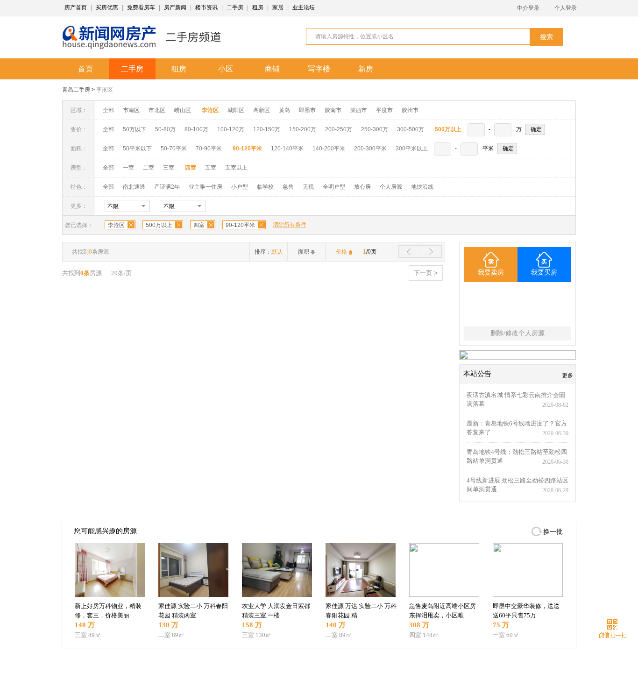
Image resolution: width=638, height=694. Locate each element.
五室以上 (236, 167)
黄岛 (284, 110)
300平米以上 (412, 148)
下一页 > (426, 272)
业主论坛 (303, 7)
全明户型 (334, 187)
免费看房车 (141, 7)
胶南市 (333, 110)
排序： (269, 251)
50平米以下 (137, 148)
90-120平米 (240, 225)
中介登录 (528, 8)
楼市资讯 (206, 7)
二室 (149, 167)
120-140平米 (287, 148)
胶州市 (410, 110)
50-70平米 (174, 148)
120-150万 (266, 129)
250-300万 (374, 129)
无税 (308, 187)
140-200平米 (328, 148)
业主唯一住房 (205, 187)
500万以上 (159, 225)
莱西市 (358, 110)
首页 (85, 69)
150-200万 (302, 129)
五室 (210, 167)
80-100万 (196, 129)
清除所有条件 (289, 224)
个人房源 (391, 187)
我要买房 (544, 272)
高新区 (261, 110)
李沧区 (104, 89)
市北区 (157, 110)
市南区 (131, 110)
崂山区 (182, 110)
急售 (288, 187)
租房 (257, 7)
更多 (567, 375)
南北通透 (134, 187)
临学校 (265, 187)
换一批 (553, 531)
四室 (199, 225)
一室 (128, 167)
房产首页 (75, 7)
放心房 (362, 187)
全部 (108, 110)
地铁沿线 (422, 187)
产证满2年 (167, 187)
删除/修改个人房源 (517, 333)
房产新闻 (175, 7)
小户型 (239, 187)
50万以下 (134, 129)
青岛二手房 (76, 89)
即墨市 (307, 110)
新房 (365, 69)
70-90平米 (209, 148)
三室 (168, 167)
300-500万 (410, 129)
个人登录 (565, 8)
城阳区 (235, 110)
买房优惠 (107, 7)
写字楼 (319, 69)
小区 (225, 69)
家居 (278, 7)
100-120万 (230, 129)
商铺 (272, 69)
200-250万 (338, 129)
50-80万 (165, 129)
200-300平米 (370, 148)
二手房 (235, 7)
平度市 (384, 110)
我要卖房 (491, 272)
